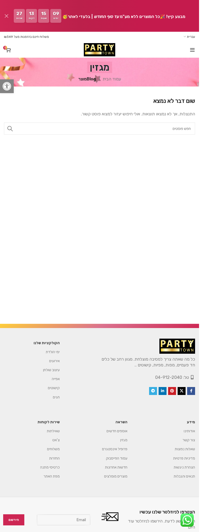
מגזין (123, 440)
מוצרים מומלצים (115, 476)
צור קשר (189, 440)
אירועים (54, 361)
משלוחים (53, 449)
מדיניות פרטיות (184, 458)
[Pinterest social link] (172, 391)
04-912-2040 (168, 377)
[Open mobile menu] (192, 49)
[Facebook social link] (191, 391)
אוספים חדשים (117, 431)
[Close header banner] (6, 16)
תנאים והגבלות (184, 476)
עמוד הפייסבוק (116, 458)
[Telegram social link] (153, 391)
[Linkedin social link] (163, 391)
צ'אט (56, 440)
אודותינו (189, 431)
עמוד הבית (112, 78)
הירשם (13, 520)
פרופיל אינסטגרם (114, 449)
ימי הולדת (53, 352)
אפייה (56, 379)
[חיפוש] (10, 128)
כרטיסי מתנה (50, 467)
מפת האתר (52, 476)
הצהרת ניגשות (184, 467)
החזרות (54, 458)
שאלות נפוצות (185, 449)
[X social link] (182, 391)
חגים (56, 397)
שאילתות (53, 431)
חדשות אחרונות (116, 467)
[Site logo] (99, 50)
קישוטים (54, 388)
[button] (7, 86)
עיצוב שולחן (51, 370)
